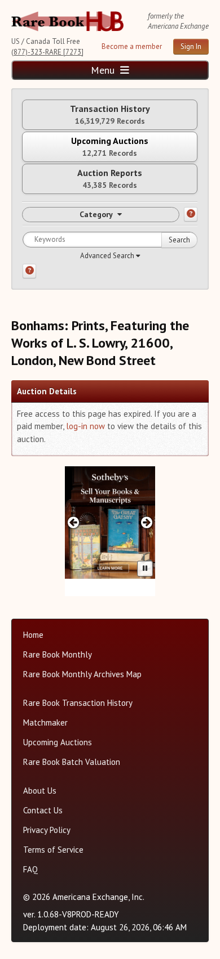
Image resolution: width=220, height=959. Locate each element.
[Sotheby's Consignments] (110, 522)
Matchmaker (45, 722)
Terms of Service (53, 849)
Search (179, 240)
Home (33, 634)
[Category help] (190, 214)
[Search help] (29, 271)
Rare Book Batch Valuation (71, 762)
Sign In (191, 46)
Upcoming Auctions (57, 742)
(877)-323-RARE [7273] (47, 52)
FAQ (30, 869)
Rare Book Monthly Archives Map (82, 674)
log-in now (85, 426)
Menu (104, 70)
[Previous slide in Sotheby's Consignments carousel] (73, 522)
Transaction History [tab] (110, 114)
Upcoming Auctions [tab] (109, 146)
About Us (39, 790)
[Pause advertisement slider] (145, 569)
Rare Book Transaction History (78, 702)
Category (96, 214)
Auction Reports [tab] (109, 178)
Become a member (132, 46)
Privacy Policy (47, 830)
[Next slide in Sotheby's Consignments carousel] (147, 522)
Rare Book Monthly (57, 654)
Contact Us (43, 810)
